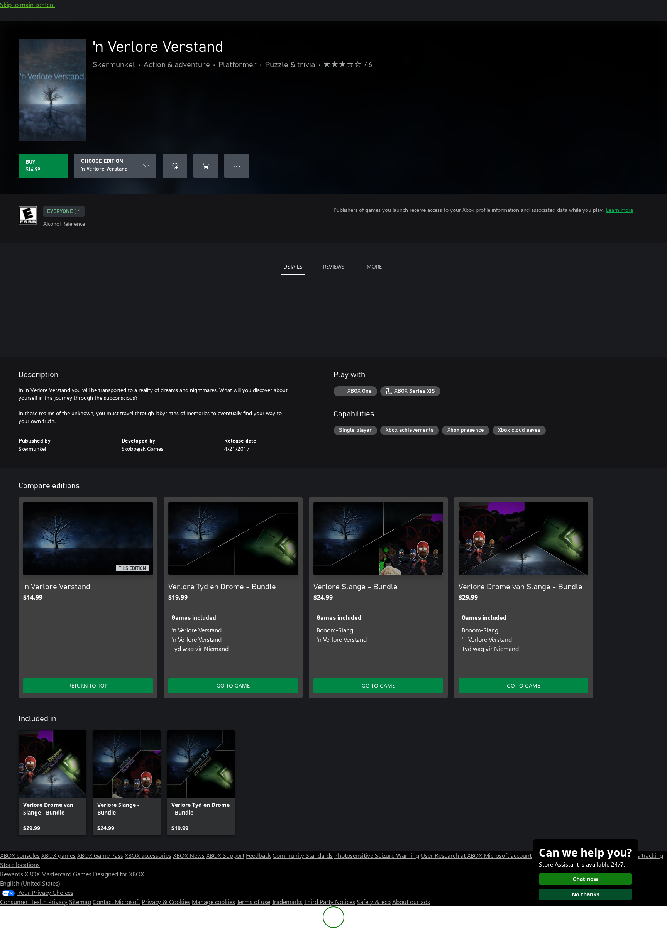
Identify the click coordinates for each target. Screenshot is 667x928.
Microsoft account (508, 855)
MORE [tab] (374, 266)
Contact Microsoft (116, 902)
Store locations (20, 864)
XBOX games (58, 855)
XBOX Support (225, 855)
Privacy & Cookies (166, 902)
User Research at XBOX (452, 855)
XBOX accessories (148, 855)
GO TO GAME (233, 685)
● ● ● (236, 166)
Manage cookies (213, 902)
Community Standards (303, 855)
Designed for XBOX (118, 874)
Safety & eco (374, 902)
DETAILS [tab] (292, 266)
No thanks (585, 894)
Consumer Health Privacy (34, 902)
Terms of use (253, 902)
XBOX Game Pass (100, 855)
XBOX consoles (20, 855)
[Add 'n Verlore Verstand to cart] (205, 166)
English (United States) (30, 883)
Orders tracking (642, 855)
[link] (52, 782)
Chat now (585, 878)
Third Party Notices (329, 902)
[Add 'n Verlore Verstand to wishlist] (175, 166)
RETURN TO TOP (88, 685)
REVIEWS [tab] (333, 266)
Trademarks (287, 902)
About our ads (411, 902)
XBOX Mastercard (48, 874)
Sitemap (80, 902)
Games (82, 874)
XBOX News (189, 855)
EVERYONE (60, 211)
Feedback (258, 855)
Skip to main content (27, 4)
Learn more (619, 209)
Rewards (11, 874)
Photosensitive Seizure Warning (376, 855)
